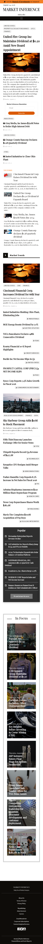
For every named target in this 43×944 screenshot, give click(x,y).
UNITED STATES (9, 135)
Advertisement (21, 911)
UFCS (33, 28)
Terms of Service (21, 901)
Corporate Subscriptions (21, 921)
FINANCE (7, 31)
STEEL (6, 152)
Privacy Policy (21, 903)
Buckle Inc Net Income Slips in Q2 (19, 358)
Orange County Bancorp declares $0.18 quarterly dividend (24, 233)
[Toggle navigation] (21, 18)
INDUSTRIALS (8, 118)
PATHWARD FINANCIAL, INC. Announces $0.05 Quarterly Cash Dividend (19, 562)
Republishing (21, 908)
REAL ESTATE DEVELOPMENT (13, 415)
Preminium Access (21, 596)
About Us (21, 898)
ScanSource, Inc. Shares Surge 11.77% (22, 571)
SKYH (36, 415)
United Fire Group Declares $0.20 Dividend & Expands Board (26, 196)
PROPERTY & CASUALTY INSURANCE (16, 28)
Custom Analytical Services (21, 924)
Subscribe (21, 15)
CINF (19, 285)
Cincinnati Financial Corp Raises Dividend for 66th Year (26, 177)
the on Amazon (24, 2)
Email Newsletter (21, 919)
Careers (21, 914)
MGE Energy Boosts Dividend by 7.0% (20, 324)
